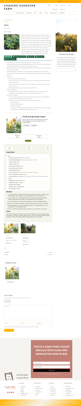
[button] (48, 156)
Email (22, 323)
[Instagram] (10, 1)
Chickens (25, 235)
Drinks (46, 12)
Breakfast (29, 12)
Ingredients (9, 149)
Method (29, 149)
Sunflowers (9, 238)
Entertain (55, 9)
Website (39, 323)
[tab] (7, 56)
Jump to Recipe (7, 31)
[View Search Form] (76, 7)
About (8, 402)
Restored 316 (76, 403)
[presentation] (11, 228)
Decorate (63, 5)
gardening (6, 22)
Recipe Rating (7, 300)
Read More (9, 243)
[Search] (75, 70)
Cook (56, 5)
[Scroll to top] (78, 401)
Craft (69, 5)
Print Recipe (26, 125)
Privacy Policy (21, 402)
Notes (48, 149)
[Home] (4, 19)
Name (6, 323)
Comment (7, 305)
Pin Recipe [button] (34, 125)
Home (3, 402)
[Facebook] (5, 1)
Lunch (35, 12)
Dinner (40, 12)
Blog (13, 402)
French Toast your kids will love (70, 1)
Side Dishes (62, 12)
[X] (7, 1)
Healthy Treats (53, 12)
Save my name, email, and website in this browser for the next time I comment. (22, 326)
